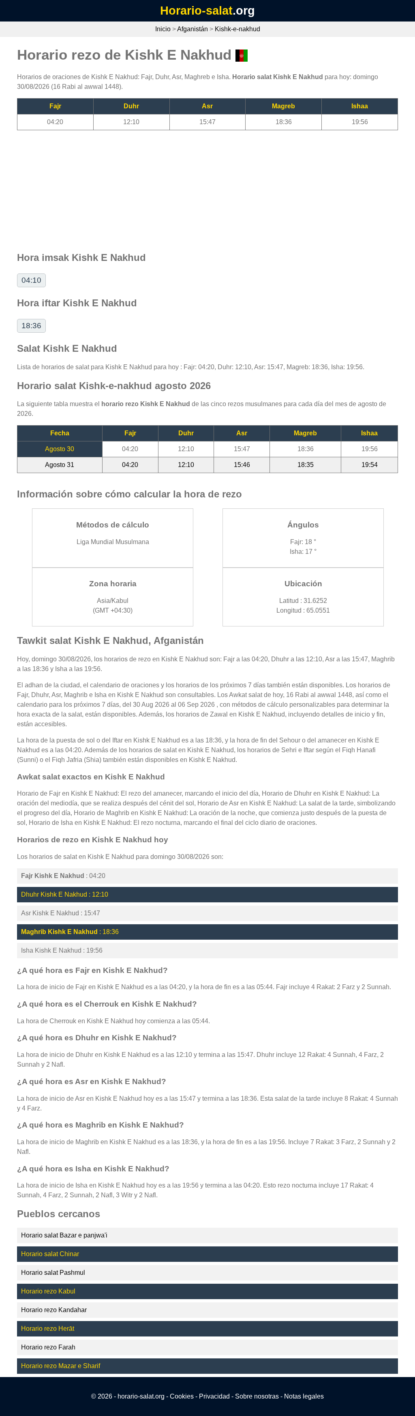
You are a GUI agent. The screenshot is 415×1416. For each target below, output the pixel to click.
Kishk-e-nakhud (237, 29)
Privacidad (214, 1396)
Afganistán (192, 29)
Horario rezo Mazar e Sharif (60, 1365)
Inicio (163, 29)
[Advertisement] (207, 187)
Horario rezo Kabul (48, 1291)
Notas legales (304, 1396)
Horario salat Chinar (50, 1253)
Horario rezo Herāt (47, 1328)
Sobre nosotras (257, 1396)
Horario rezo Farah (48, 1347)
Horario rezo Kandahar (54, 1309)
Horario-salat (196, 10)
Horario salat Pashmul (53, 1272)
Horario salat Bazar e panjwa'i (64, 1235)
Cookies (182, 1396)
